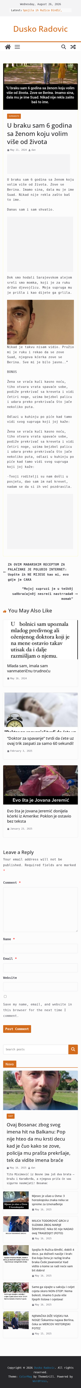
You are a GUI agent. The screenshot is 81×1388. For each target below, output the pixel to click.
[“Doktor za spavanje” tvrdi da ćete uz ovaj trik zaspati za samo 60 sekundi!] (40, 695)
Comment (12, 882)
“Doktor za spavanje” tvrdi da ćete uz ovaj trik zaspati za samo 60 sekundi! (40, 741)
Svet (10, 1116)
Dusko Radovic (40, 28)
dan (33, 150)
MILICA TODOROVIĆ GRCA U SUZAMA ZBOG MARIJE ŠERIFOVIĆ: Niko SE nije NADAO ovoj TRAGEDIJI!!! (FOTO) (52, 1227)
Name (9, 939)
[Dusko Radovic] (8, 47)
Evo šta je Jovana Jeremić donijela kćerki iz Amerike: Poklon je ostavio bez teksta (39, 816)
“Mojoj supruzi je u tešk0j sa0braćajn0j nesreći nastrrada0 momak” (42, 594)
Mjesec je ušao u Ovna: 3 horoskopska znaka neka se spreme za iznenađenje (50, 1200)
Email (10, 959)
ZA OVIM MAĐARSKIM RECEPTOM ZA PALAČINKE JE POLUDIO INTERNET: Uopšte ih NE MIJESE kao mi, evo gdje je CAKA (38, 572)
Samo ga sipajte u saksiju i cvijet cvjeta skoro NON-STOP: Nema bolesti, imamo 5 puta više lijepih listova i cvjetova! (53, 1293)
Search (73, 1049)
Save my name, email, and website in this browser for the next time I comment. (37, 1010)
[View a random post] (73, 47)
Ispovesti (14, 116)
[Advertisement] (38, 164)
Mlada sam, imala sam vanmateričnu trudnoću (28, 668)
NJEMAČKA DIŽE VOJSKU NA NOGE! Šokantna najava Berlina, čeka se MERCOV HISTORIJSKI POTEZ (53, 1322)
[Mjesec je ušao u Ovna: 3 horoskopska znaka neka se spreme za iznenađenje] (16, 1202)
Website (10, 978)
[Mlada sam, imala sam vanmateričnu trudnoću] (40, 622)
